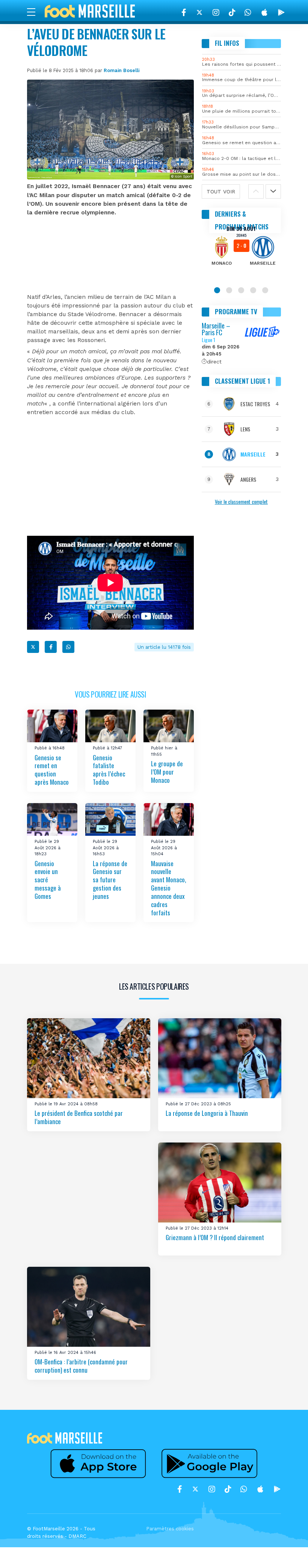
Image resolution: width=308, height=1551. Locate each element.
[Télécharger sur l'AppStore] (264, 12)
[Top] (288, 1534)
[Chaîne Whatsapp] (248, 12)
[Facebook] (183, 12)
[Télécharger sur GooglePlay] (281, 12)
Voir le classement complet (241, 501)
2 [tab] (229, 290)
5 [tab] (265, 290)
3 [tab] (241, 290)
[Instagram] (216, 12)
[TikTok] (232, 12)
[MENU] (35, 12)
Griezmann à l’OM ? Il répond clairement (215, 1237)
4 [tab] (253, 290)
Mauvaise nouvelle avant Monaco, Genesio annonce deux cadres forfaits (168, 888)
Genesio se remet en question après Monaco (52, 770)
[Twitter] (199, 12)
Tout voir (221, 191)
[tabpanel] (241, 251)
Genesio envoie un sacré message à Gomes (48, 880)
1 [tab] (217, 290)
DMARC (77, 1536)
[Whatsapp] (68, 647)
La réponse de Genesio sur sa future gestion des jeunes (110, 880)
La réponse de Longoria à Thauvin (207, 1113)
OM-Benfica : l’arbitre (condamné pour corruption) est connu (81, 1366)
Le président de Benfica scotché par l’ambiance (79, 1117)
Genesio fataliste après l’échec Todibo (109, 770)
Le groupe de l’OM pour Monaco (167, 772)
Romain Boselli (121, 70)
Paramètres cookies (170, 1528)
